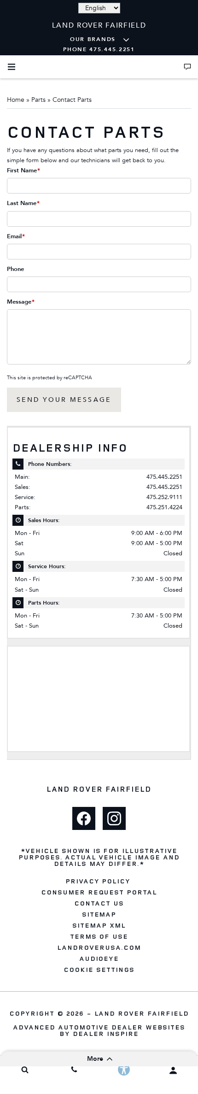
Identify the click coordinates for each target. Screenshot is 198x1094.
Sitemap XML (99, 925)
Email (16, 236)
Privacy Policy (97, 881)
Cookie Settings (99, 969)
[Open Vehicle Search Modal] (25, 1069)
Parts (38, 99)
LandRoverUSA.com (98, 947)
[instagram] (114, 818)
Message (21, 302)
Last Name (23, 203)
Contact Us (99, 903)
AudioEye (99, 958)
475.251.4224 (164, 507)
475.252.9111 (164, 497)
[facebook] (83, 818)
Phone (15, 269)
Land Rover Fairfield (141, 1013)
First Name (23, 170)
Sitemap (99, 914)
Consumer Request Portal (99, 892)
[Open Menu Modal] (11, 66)
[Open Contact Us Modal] (187, 66)
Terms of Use (99, 936)
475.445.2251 (164, 476)
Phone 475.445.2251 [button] (99, 49)
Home (15, 99)
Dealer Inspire (105, 1033)
